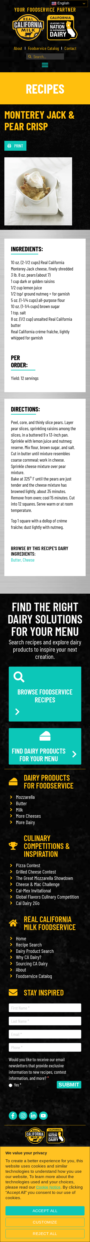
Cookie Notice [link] (48, 1187)
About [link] (18, 48)
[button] (45, 65)
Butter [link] (16, 559)
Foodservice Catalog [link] (43, 48)
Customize (45, 1222)
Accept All (45, 1211)
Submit (69, 1085)
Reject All (45, 1233)
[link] (45, 27)
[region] (45, 1194)
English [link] (63, 3)
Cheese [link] (29, 559)
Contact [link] (70, 48)
